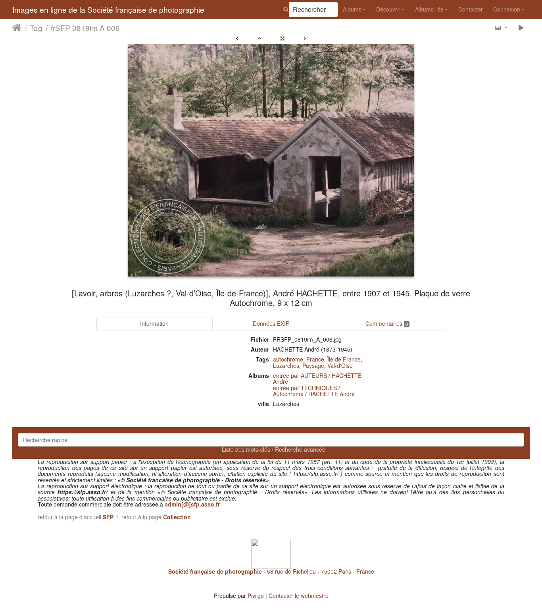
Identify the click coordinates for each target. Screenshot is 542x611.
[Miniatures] (259, 38)
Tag (36, 27)
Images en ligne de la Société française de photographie (108, 9)
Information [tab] (154, 323)
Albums (352, 9)
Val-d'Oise (340, 365)
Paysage (313, 365)
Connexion (506, 9)
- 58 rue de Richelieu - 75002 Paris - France (271, 571)
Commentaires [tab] (386, 323)
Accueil (16, 27)
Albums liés (429, 9)
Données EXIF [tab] (271, 323)
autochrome (288, 359)
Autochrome (288, 394)
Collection (177, 517)
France (315, 359)
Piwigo (256, 595)
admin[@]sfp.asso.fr (192, 504)
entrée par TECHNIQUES (305, 388)
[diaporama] (521, 27)
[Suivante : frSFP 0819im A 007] (305, 38)
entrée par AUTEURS (300, 375)
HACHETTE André (331, 394)
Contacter (470, 9)
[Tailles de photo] (501, 27)
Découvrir (388, 9)
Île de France (344, 359)
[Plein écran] (282, 38)
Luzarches (286, 365)
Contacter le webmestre (299, 595)
